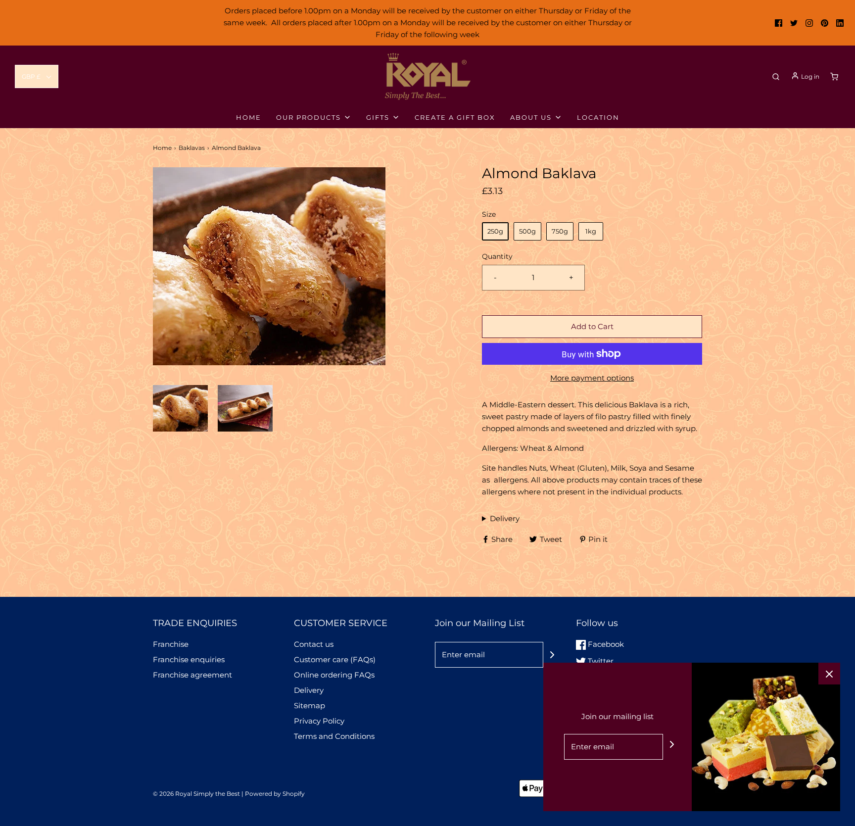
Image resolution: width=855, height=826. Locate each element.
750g (560, 231)
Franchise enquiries (189, 659)
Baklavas (192, 147)
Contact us (313, 644)
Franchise (171, 644)
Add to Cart (592, 326)
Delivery (505, 518)
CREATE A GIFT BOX (455, 117)
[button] (36, 76)
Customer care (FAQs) (335, 659)
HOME (248, 117)
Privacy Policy (319, 721)
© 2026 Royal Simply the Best (197, 793)
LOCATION (598, 117)
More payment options (592, 378)
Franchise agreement (192, 675)
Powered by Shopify (275, 793)
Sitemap (309, 705)
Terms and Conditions (334, 736)
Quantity (497, 256)
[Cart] (834, 77)
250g (495, 231)
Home (162, 147)
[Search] (776, 77)
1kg (590, 231)
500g (527, 231)
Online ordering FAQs (334, 675)
